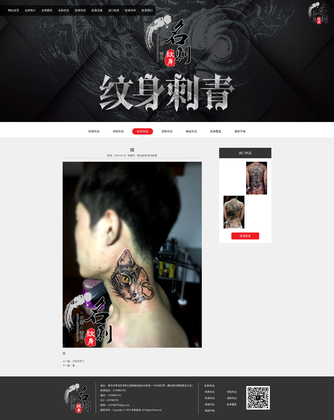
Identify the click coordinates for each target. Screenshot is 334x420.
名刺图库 (47, 10)
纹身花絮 (97, 10)
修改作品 (191, 131)
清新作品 (167, 131)
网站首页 (13, 10)
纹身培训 (80, 10)
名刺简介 (30, 10)
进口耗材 (113, 10)
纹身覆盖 (215, 131)
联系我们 (147, 10)
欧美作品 (142, 131)
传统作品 (118, 131)
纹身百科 (130, 10)
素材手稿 (240, 131)
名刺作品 (63, 10)
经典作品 (94, 131)
